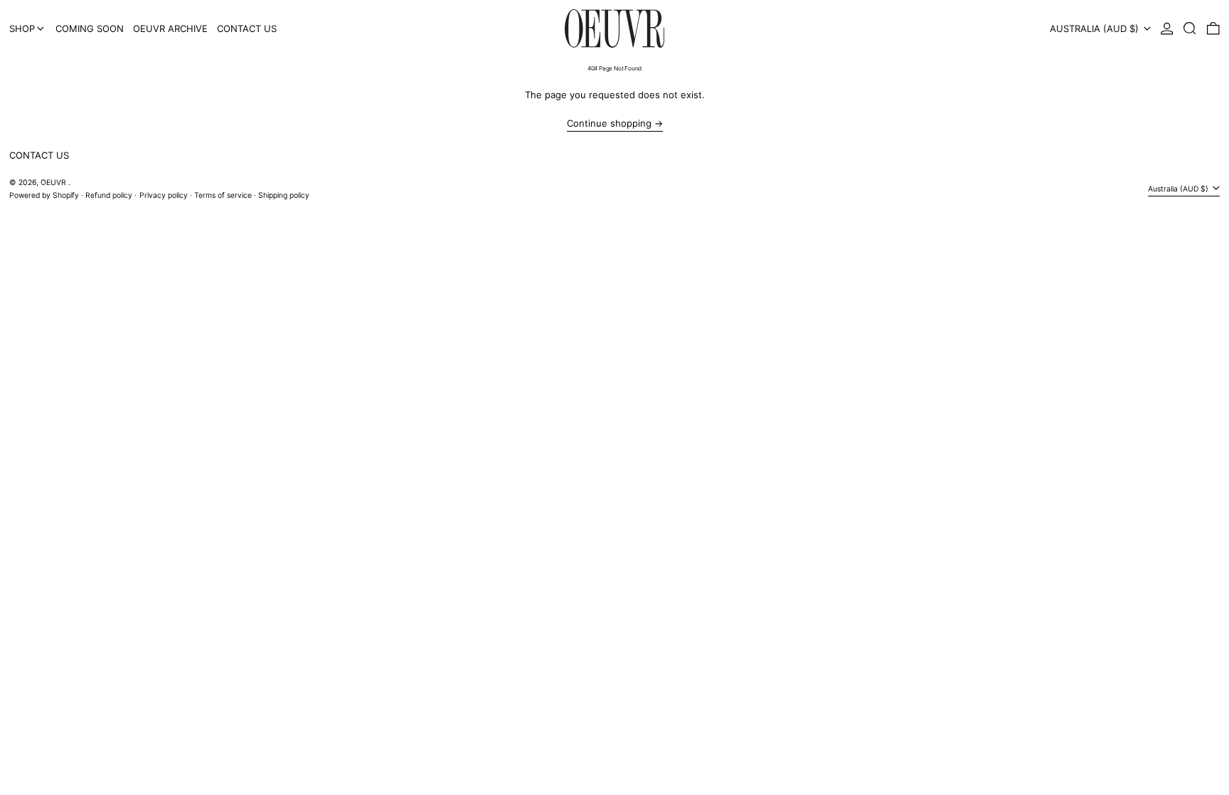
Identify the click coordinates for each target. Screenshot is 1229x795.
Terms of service (223, 195)
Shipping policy (283, 195)
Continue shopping (609, 123)
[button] (1190, 28)
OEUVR (54, 182)
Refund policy (108, 195)
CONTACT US (39, 155)
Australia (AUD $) (1096, 28)
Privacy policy (163, 195)
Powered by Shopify (44, 195)
